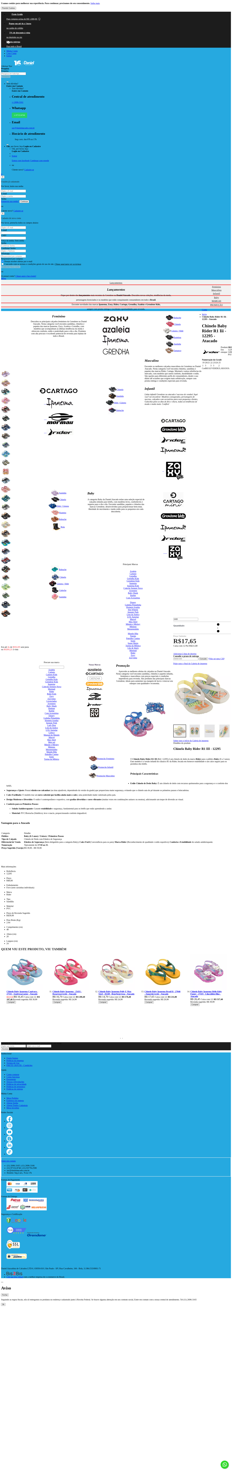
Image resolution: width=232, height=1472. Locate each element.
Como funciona (13, 1077)
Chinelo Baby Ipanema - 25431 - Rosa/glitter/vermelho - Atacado (205, 992)
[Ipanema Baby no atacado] (173, 528)
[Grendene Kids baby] (173, 517)
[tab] (116, 278)
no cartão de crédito (14, 28)
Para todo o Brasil (14, 46)
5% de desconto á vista (19, 33)
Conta (204, 310)
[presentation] (120, 1038)
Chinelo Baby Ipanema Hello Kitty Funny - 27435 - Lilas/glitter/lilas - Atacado (160, 993)
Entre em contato (8, 1161)
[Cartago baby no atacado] (173, 500)
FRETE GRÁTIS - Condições (19, 1065)
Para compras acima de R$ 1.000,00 (23, 19)
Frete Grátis (17, 14)
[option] (6, 374)
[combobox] (13, 73)
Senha (3, 199)
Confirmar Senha (8, 248)
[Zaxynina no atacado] (173, 552)
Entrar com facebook (21, 160)
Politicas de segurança (15, 1086)
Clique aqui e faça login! (25, 276)
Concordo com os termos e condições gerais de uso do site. (42, 264)
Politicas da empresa (15, 1060)
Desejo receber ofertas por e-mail (18, 261)
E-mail (4, 193)
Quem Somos (12, 1058)
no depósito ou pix (14, 37)
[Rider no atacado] (58, 432)
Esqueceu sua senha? (10, 201)
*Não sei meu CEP (216, 659)
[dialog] (116, 1296)
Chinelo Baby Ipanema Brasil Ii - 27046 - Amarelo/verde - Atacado (116, 992)
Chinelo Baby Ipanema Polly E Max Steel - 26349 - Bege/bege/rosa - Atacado (70, 992)
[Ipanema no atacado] (58, 403)
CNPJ (3, 235)
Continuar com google (39, 160)
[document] (116, 6)
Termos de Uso (12, 1063)
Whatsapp (5, 253)
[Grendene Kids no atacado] (173, 430)
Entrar (9, 56)
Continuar (24, 202)
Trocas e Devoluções (15, 1082)
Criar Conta (11, 53)
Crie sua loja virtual (14, 1277)
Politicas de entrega (14, 1089)
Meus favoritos (12, 1108)
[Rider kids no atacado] (173, 538)
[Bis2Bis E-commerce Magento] (14, 1274)
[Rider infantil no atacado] (173, 440)
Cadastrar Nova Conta (10, 267)
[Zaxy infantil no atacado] (173, 470)
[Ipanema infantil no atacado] (173, 451)
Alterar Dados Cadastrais (17, 1105)
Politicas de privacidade (16, 1084)
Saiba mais (95, 3)
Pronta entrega (13, 42)
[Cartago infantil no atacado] (173, 421)
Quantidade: (179, 626)
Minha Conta (12, 51)
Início (204, 314)
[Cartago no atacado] (58, 391)
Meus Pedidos (12, 1098)
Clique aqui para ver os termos (68, 264)
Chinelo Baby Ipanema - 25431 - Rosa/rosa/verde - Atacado (21, 992)
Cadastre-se (29, 170)
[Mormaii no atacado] (58, 419)
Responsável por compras (12, 259)
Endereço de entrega (15, 1100)
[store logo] (24, 66)
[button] (178, 693)
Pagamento (11, 1079)
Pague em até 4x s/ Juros (20, 23)
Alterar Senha (12, 1103)
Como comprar (12, 1074)
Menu (3, 278)
